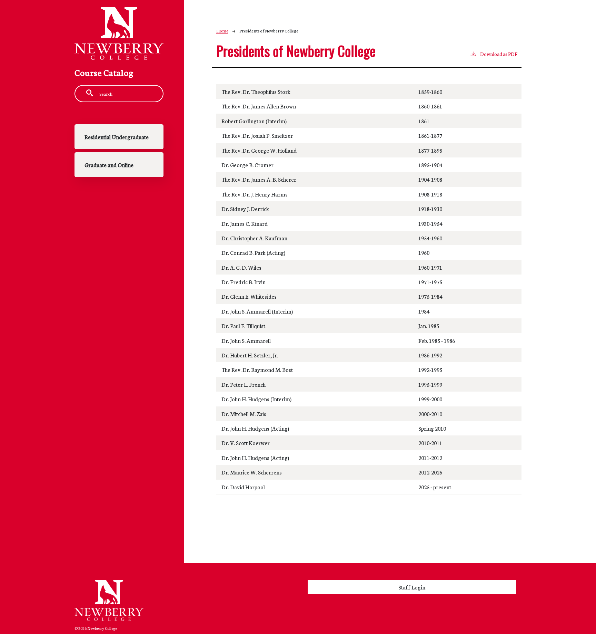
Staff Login (411, 587)
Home (222, 30)
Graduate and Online (109, 165)
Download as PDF (498, 53)
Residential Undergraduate (117, 137)
